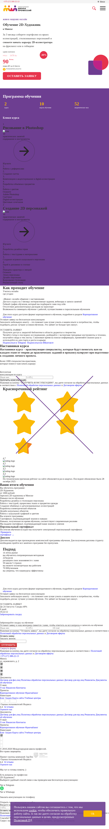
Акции (8, 698)
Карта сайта (18, 698)
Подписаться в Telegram (15, 342)
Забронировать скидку (11, 614)
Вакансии (11, 688)
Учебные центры (32, 698)
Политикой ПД (23, 820)
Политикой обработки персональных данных (39, 385)
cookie (32, 810)
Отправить (8, 645)
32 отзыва (8, 707)
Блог (2, 698)
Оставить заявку (22, 76)
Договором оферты (72, 385)
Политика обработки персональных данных (42, 680)
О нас (3, 688)
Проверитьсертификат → (7, 533)
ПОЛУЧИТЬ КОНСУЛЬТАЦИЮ (13, 380)
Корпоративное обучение (12, 693)
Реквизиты (90, 680)
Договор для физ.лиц (10, 680)
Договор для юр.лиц (74, 680)
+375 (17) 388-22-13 (11, 2)
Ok (92, 813)
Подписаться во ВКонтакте (40, 342)
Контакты (21, 688)
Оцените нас (6, 709)
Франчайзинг (31, 693)
